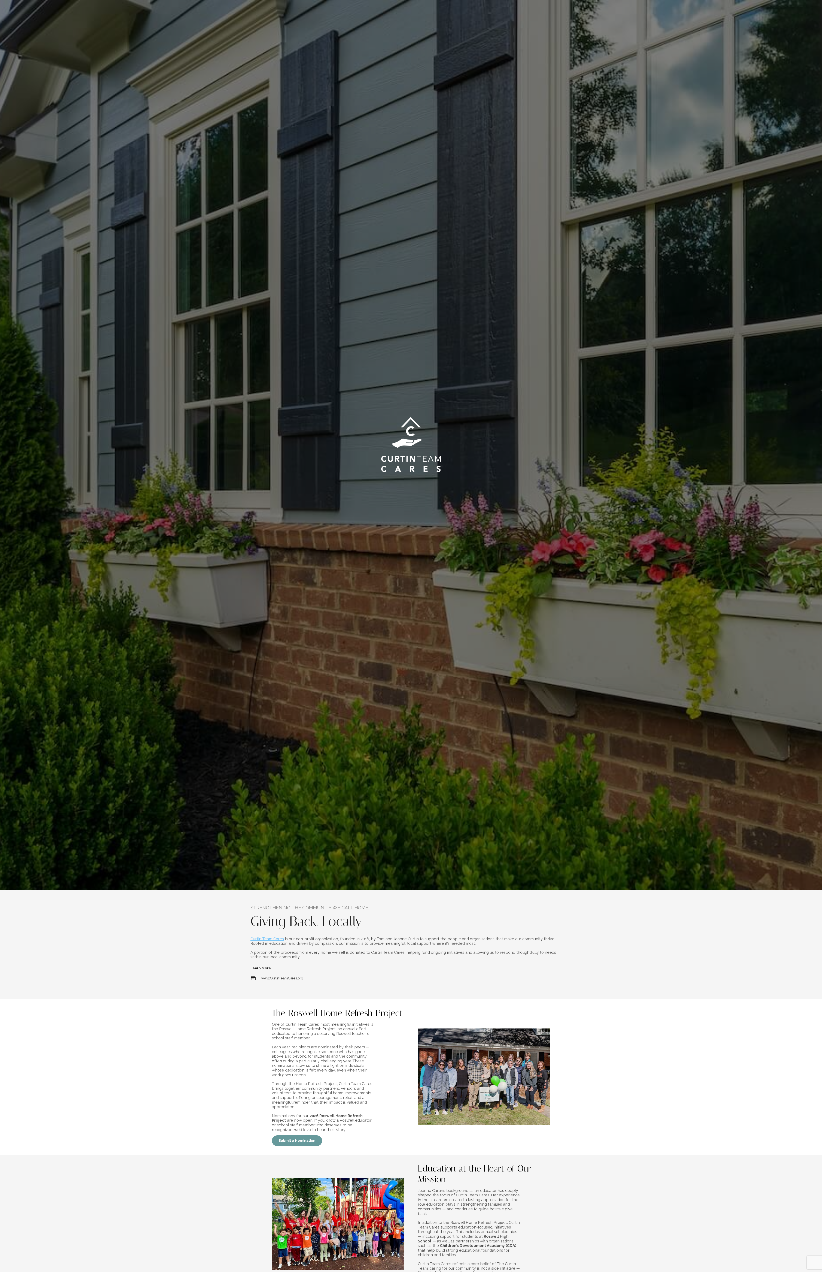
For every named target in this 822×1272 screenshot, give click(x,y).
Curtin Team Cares (267, 939)
